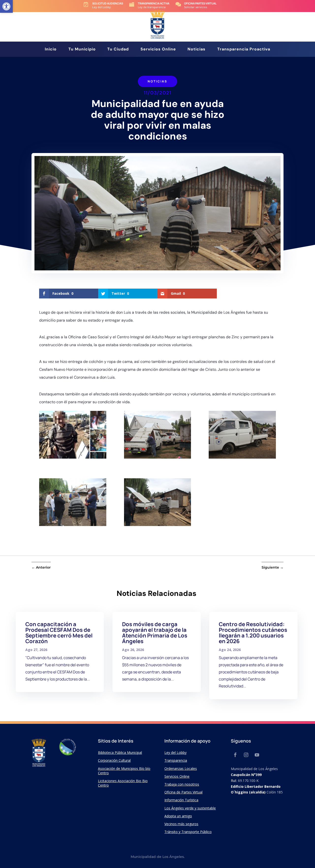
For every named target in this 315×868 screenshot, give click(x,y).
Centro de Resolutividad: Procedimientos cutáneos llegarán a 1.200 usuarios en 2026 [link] (253, 632)
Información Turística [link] (181, 800)
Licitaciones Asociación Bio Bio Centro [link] (123, 783)
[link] (6, 6)
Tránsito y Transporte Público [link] (188, 831)
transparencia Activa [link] (153, 3)
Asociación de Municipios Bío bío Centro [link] (124, 770)
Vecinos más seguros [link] (181, 824)
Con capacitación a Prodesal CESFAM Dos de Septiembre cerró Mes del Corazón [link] (59, 632)
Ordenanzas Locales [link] (180, 768)
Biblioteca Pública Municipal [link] (120, 752)
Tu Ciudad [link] (118, 49)
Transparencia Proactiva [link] (243, 49)
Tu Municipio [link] (82, 49)
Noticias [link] (196, 49)
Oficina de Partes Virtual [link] (183, 792)
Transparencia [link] (175, 760)
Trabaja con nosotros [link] (181, 784)
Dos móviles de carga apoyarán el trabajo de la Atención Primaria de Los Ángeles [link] (154, 632)
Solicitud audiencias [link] (107, 3)
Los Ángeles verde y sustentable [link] (190, 808)
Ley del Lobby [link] (175, 752)
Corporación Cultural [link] (114, 760)
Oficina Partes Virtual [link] (200, 3)
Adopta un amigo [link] (178, 816)
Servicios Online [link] (158, 49)
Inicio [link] (51, 49)
